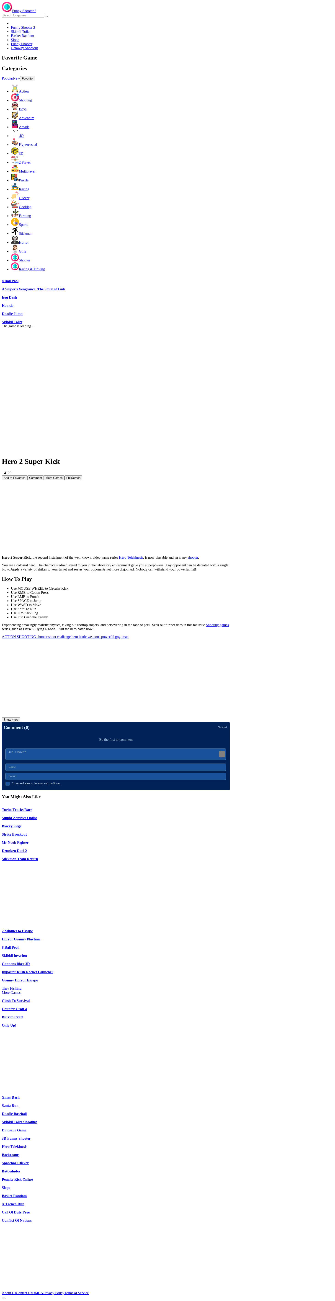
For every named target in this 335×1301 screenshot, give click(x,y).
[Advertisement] (116, 512)
